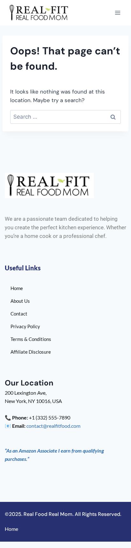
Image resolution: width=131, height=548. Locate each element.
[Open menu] (117, 12)
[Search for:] (65, 116)
